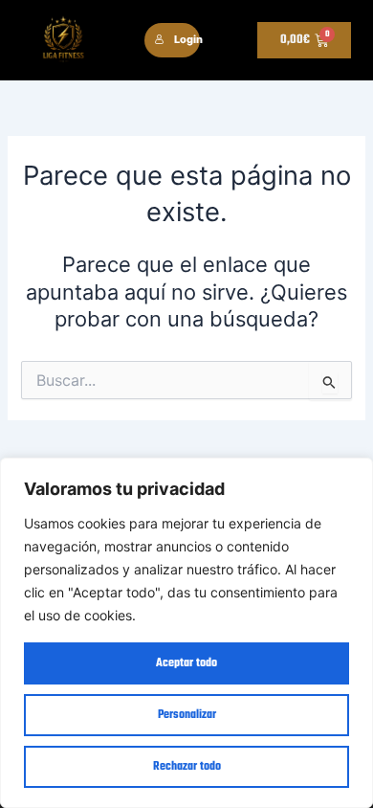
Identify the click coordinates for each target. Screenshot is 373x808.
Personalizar (187, 715)
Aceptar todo (186, 663)
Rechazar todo (187, 766)
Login (187, 39)
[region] (186, 633)
